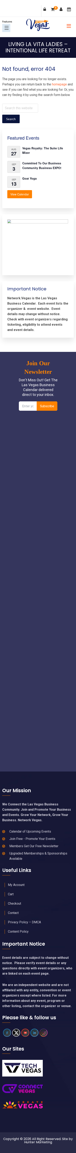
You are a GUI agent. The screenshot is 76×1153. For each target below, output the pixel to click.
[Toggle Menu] (7, 28)
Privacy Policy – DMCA (24, 922)
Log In (45, 12)
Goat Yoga (29, 178)
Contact (13, 913)
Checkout (14, 903)
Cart (56, 8)
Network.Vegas (38, 25)
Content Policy (18, 931)
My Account (16, 885)
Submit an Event (70, 12)
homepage (59, 84)
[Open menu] (68, 25)
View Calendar (19, 194)
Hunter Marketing (38, 1142)
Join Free (62, 12)
